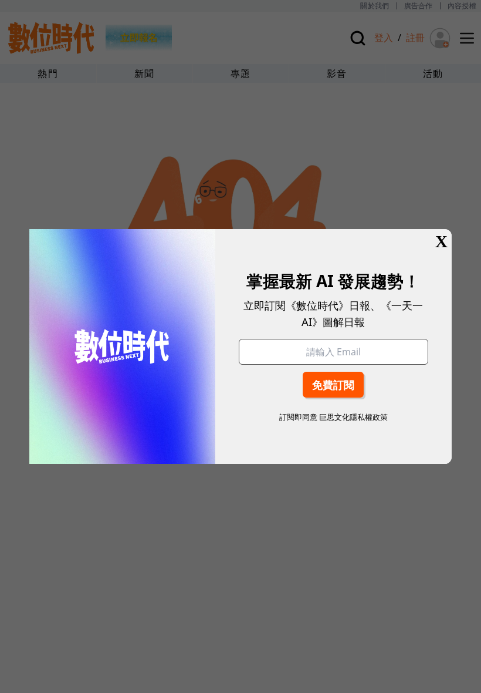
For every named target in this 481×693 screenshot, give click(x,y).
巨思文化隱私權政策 (353, 417)
